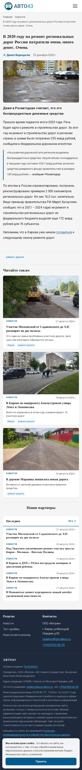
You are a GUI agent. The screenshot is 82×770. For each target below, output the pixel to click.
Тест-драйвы (11, 629)
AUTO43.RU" (31, 666)
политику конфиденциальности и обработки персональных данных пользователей (36, 734)
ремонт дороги (15, 257)
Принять (41, 761)
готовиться (64, 232)
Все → (72, 521)
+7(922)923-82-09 (54, 644)
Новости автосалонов (17, 634)
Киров (11, 345)
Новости (8, 623)
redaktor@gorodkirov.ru (57, 639)
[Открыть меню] (75, 6)
